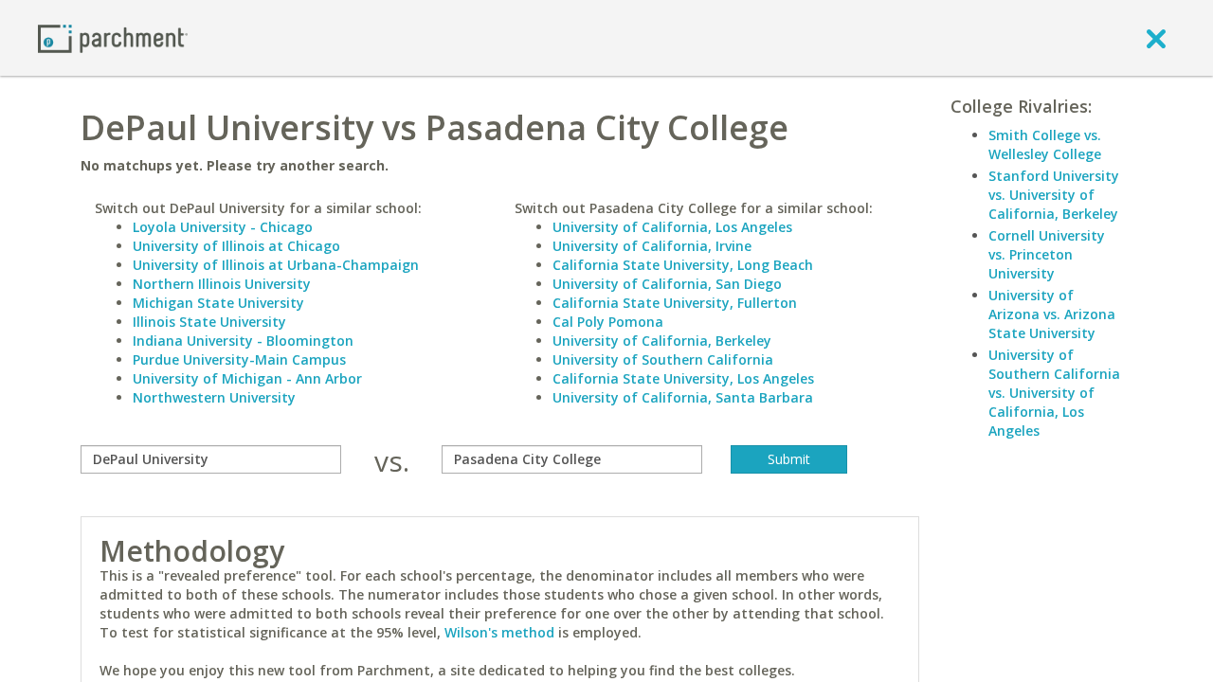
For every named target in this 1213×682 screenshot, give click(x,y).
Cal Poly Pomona (607, 322)
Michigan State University (218, 303)
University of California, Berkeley (661, 341)
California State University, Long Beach (682, 265)
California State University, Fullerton (674, 303)
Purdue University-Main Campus (239, 359)
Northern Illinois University (222, 284)
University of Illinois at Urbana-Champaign (276, 265)
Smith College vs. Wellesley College (1044, 144)
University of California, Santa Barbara (682, 397)
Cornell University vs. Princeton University (1046, 254)
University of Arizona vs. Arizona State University (1051, 314)
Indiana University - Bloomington (243, 341)
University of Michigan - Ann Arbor (247, 378)
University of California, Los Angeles (672, 227)
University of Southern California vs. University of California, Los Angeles (1054, 393)
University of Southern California (662, 359)
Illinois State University (209, 322)
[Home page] (113, 37)
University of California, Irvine (651, 246)
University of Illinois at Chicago (236, 246)
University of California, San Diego (667, 284)
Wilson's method (499, 632)
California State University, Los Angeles (683, 378)
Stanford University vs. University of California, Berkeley (1053, 195)
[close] (1156, 38)
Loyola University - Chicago (223, 227)
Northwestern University (214, 397)
